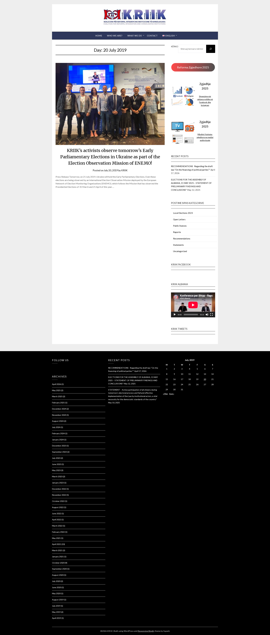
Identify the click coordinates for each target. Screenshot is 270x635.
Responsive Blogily (146, 631)
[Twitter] (54, 367)
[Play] (174, 314)
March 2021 (57, 550)
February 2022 (58, 532)
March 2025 (57, 396)
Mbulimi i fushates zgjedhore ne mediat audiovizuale (205, 137)
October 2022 (58, 501)
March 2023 (57, 476)
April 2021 (56, 544)
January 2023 (58, 482)
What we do (134, 35)
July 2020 (56, 581)
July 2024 (56, 427)
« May (165, 394)
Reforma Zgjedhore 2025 (193, 67)
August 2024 (58, 421)
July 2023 (56, 458)
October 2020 (58, 563)
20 (205, 379)
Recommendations (181, 238)
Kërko (174, 46)
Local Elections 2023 (183, 213)
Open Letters (179, 219)
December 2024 (59, 409)
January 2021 (58, 556)
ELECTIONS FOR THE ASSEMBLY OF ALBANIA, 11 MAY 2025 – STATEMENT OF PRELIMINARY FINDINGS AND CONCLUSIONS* (133, 380)
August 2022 (58, 507)
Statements (178, 245)
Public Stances (180, 225)
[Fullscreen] (211, 314)
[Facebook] (52, 367)
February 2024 (58, 433)
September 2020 (59, 569)
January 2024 (58, 439)
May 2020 (56, 593)
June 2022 (56, 513)
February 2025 (58, 402)
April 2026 (56, 384)
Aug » (171, 394)
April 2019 (56, 618)
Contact (152, 35)
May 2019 (56, 612)
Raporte (177, 232)
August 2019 (58, 599)
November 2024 (59, 415)
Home (98, 35)
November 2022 (59, 495)
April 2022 (56, 519)
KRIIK (124, 170)
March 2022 (57, 526)
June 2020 (56, 587)
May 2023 (56, 470)
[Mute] (207, 314)
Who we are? (114, 35)
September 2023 (59, 452)
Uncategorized (180, 251)
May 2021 (56, 538)
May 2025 (56, 390)
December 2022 (59, 489)
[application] (193, 304)
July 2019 (56, 606)
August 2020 (58, 575)
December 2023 (59, 445)
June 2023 (56, 464)
